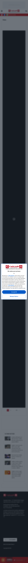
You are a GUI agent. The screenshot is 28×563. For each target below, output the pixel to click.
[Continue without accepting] (14, 273)
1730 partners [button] (11, 275)
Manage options (14, 296)
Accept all (14, 292)
